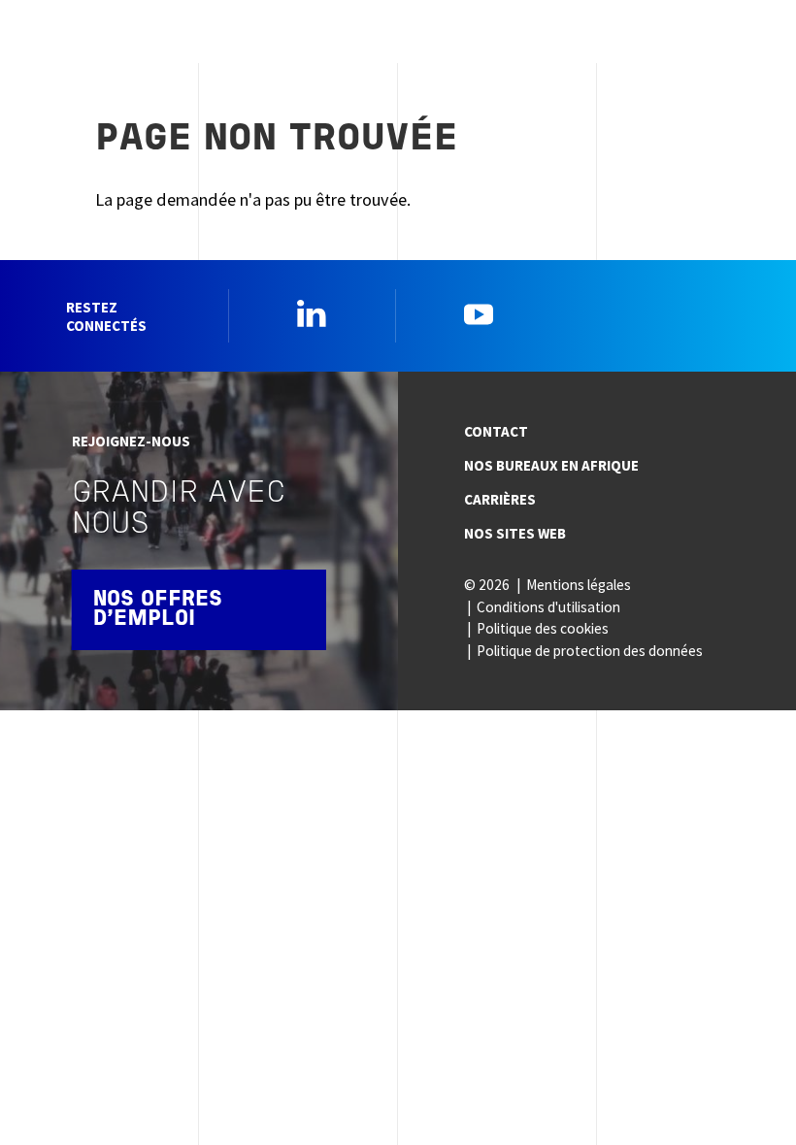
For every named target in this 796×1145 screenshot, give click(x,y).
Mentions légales (578, 584)
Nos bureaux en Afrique (551, 465)
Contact (496, 431)
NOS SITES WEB (515, 533)
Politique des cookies (543, 628)
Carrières (500, 499)
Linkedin (311, 313)
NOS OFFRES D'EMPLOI (157, 610)
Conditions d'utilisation (548, 607)
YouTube (478, 313)
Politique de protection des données (590, 650)
